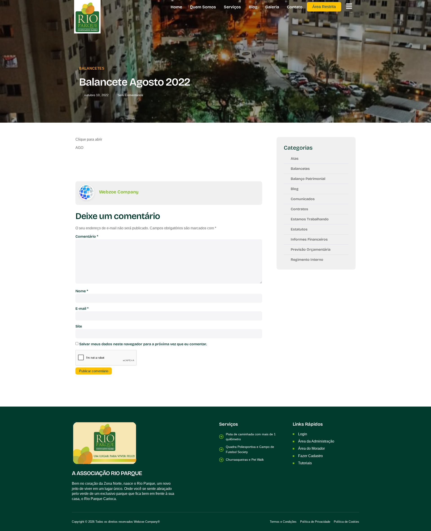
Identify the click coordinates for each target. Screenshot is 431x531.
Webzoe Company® (147, 521)
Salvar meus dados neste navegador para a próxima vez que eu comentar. (143, 344)
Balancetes (91, 68)
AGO (79, 148)
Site (78, 326)
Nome (81, 291)
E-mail (82, 308)
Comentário (86, 236)
